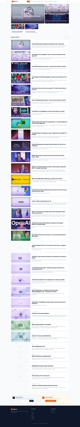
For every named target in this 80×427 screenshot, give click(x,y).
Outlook (55, 1)
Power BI (51, 1)
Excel (35, 1)
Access (39, 1)
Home (28, 1)
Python (46, 1)
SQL (42, 1)
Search (31, 400)
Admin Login (53, 410)
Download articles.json (51, 400)
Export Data (53, 412)
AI (31, 1)
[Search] (67, 1)
